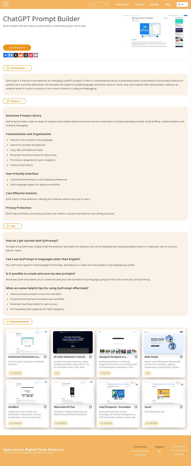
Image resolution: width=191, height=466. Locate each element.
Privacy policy (179, 446)
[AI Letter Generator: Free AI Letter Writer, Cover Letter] (73, 342)
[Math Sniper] (164, 342)
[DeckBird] (27, 392)
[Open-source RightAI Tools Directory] (6, 4)
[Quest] (164, 392)
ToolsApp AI (140, 454)
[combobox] (182, 4)
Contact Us (179, 454)
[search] (106, 4)
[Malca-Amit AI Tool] (73, 392)
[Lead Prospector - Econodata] (118, 392)
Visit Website (16, 47)
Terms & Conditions (179, 450)
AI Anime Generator (140, 451)
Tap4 (159, 451)
